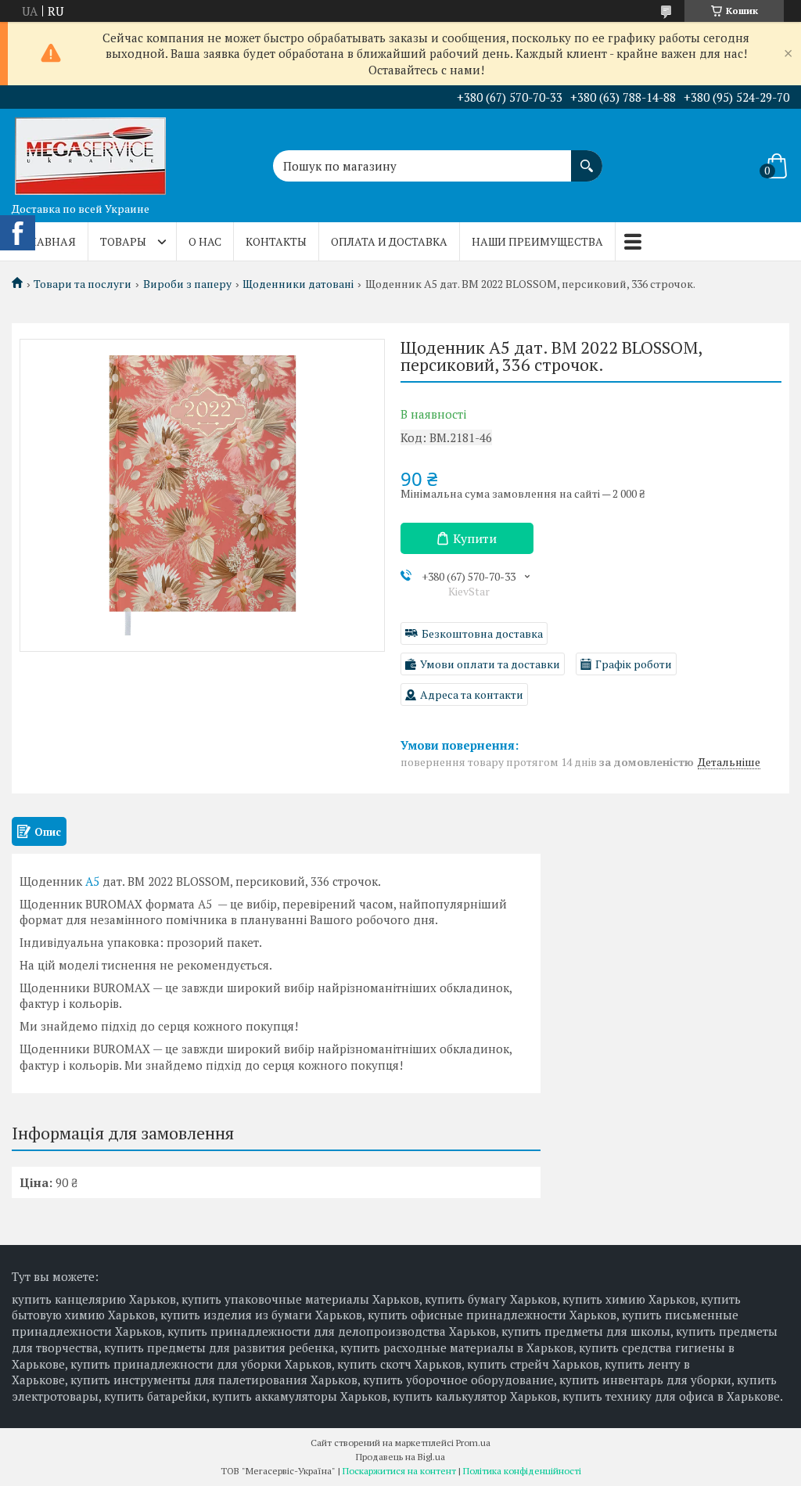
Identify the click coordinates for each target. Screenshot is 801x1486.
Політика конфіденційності (522, 1471)
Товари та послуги (82, 284)
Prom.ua (473, 1442)
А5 (92, 881)
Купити (475, 538)
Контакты (276, 241)
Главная (49, 241)
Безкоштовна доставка (482, 633)
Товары (123, 241)
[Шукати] (586, 158)
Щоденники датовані (298, 284)
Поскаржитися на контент (399, 1471)
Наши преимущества (537, 241)
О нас (205, 241)
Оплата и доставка (389, 241)
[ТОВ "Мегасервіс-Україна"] (90, 152)
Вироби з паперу (187, 284)
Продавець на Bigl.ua (400, 1457)
